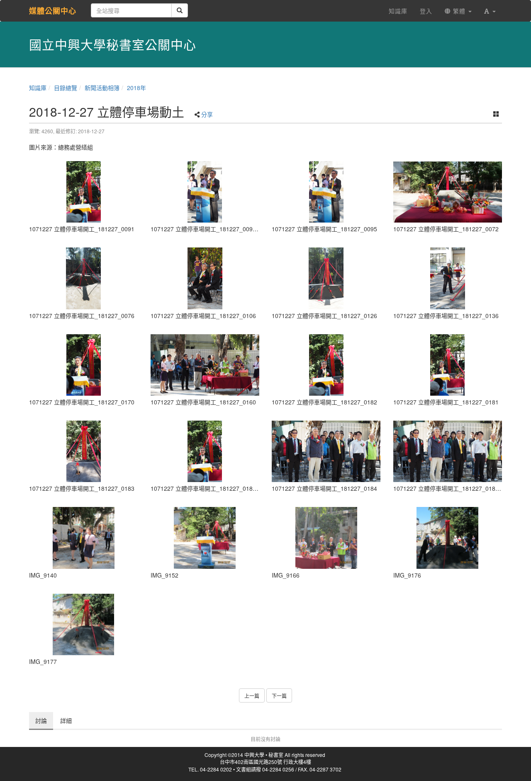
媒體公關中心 (52, 10)
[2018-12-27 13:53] (83, 537)
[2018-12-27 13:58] (205, 537)
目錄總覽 (65, 87)
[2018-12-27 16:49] (83, 192)
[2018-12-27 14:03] (326, 537)
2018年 (136, 87)
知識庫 (37, 87)
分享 (207, 114)
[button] (490, 10)
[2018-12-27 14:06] (447, 537)
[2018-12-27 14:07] (83, 624)
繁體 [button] (459, 11)
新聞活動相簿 (102, 87)
